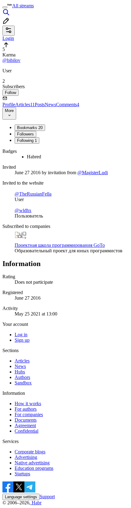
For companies (29, 414)
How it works (28, 403)
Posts (40, 104)
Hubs (20, 371)
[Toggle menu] (4, 7)
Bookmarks (30, 127)
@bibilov (11, 60)
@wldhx (23, 210)
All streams (23, 5)
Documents (26, 420)
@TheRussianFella (33, 193)
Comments (67, 104)
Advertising (26, 457)
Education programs (34, 468)
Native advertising (32, 462)
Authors (22, 377)
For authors (26, 409)
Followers (25, 134)
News (50, 104)
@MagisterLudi (92, 172)
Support (47, 496)
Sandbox (23, 382)
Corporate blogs (30, 451)
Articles (25, 104)
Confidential (26, 431)
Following (27, 140)
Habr (35, 502)
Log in (21, 334)
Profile (8, 104)
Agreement (25, 425)
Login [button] (8, 38)
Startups (22, 473)
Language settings (21, 497)
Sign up (22, 340)
